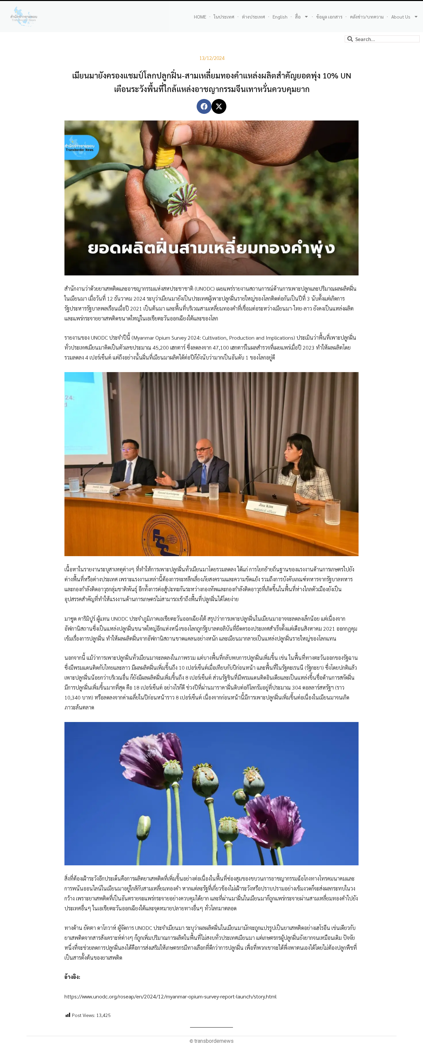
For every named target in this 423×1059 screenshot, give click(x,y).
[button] (204, 106)
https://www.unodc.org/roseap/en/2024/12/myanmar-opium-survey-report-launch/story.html (170, 996)
